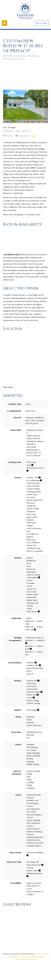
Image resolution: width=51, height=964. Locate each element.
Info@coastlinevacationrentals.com (26, 957)
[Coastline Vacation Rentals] (25, 11)
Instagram (31, 959)
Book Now (41, 23)
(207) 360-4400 (42, 954)
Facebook (19, 959)
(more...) (34, 135)
